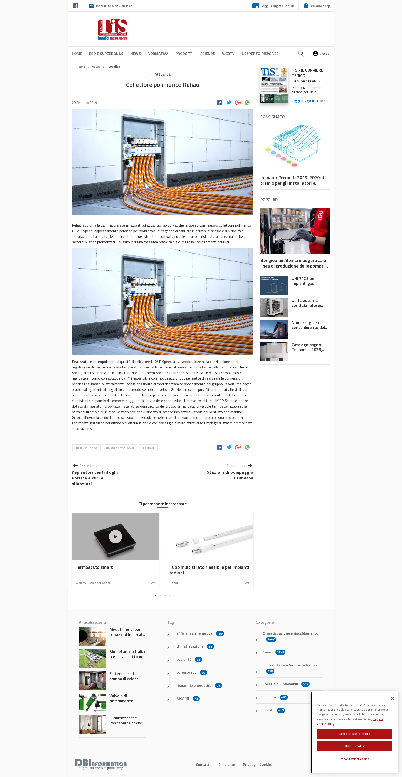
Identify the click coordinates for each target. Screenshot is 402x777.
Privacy (249, 764)
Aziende (207, 53)
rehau (149, 447)
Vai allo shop (320, 5)
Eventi (273, 710)
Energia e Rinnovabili (285, 684)
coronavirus (191, 672)
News (135, 53)
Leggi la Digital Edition (277, 5)
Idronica (275, 697)
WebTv (228, 53)
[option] (115, 551)
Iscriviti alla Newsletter (114, 5)
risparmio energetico (199, 685)
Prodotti (185, 53)
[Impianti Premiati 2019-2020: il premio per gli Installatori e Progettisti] (295, 148)
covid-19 (188, 659)
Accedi (325, 53)
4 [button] (169, 595)
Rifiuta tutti (354, 746)
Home (77, 53)
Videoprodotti (100, 582)
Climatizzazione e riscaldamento (290, 636)
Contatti (203, 764)
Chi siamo (226, 764)
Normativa (158, 53)
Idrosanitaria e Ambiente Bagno (290, 667)
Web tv (80, 582)
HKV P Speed (87, 447)
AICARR (187, 698)
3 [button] (165, 595)
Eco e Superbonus (106, 53)
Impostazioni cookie (354, 759)
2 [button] (160, 595)
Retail (174, 582)
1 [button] (155, 595)
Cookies (266, 764)
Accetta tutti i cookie (354, 733)
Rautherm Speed (121, 447)
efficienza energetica (200, 633)
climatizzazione (194, 646)
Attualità (113, 66)
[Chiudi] (392, 698)
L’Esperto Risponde (260, 53)
